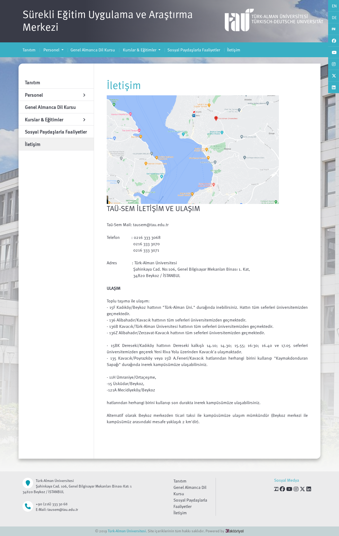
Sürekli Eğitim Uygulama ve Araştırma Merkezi (108, 20)
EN (334, 6)
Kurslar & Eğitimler (139, 50)
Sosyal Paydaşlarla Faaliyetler (193, 50)
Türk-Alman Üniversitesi (127, 531)
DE (334, 17)
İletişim (233, 50)
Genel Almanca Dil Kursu (92, 50)
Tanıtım (29, 50)
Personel (51, 50)
